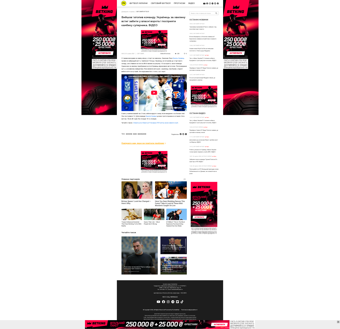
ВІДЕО (191, 3)
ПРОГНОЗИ (179, 3)
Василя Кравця (151, 116)
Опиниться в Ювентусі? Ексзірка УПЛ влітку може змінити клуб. (155, 123)
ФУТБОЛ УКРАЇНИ (138, 3)
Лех (135, 133)
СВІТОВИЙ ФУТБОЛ (161, 3)
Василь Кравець (178, 58)
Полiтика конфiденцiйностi (189, 309)
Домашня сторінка (127, 11)
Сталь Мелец (141, 133)
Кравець (129, 133)
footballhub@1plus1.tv (177, 289)
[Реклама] (170, 324)
